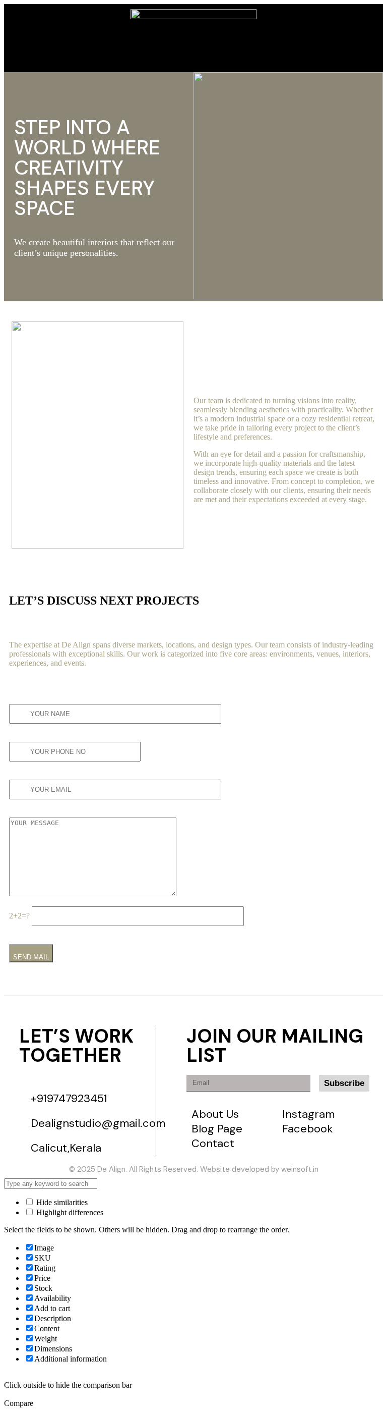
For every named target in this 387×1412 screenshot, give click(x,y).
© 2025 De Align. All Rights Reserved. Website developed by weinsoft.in (193, 1169)
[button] (51, 40)
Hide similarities (61, 1202)
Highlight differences (68, 1212)
